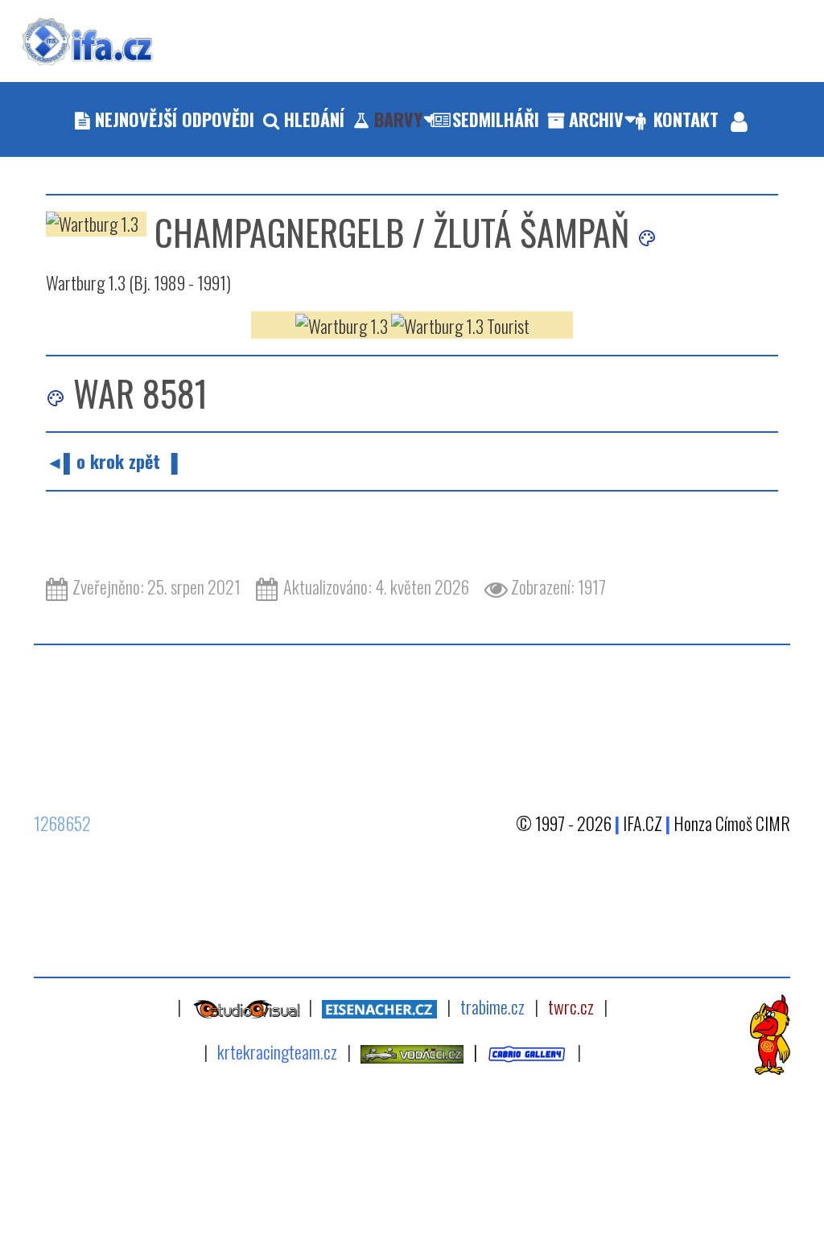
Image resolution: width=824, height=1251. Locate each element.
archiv (596, 119)
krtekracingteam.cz (277, 1051)
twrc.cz (571, 1006)
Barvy (398, 119)
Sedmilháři (495, 119)
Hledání (314, 119)
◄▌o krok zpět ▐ (112, 461)
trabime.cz (492, 1006)
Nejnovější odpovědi (174, 119)
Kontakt (686, 119)
